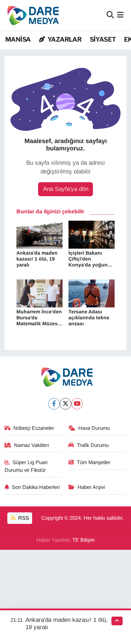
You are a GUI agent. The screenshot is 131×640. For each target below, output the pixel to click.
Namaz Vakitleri (31, 445)
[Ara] (110, 15)
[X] (65, 404)
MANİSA (17, 39)
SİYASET (103, 39)
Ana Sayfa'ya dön (65, 189)
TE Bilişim (83, 540)
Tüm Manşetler (93, 462)
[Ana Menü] (120, 15)
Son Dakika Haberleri (36, 487)
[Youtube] (77, 404)
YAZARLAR (63, 39)
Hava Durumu (94, 428)
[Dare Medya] (32, 15)
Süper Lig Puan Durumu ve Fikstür (26, 466)
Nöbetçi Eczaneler (33, 428)
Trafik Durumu (93, 445)
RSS (23, 518)
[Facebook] (54, 404)
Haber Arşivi (91, 487)
